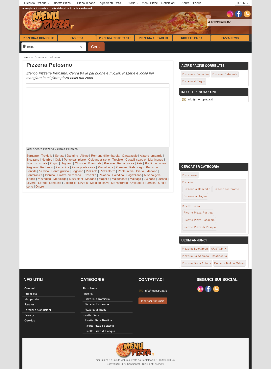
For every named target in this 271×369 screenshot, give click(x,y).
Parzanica (62, 167)
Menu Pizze (150, 3)
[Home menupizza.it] (49, 20)
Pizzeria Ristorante (115, 38)
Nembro (47, 159)
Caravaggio (129, 155)
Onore (40, 186)
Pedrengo (46, 167)
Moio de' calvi (99, 182)
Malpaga (135, 178)
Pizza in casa (86, 3)
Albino (84, 155)
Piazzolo (91, 171)
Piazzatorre (107, 171)
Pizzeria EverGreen (195, 248)
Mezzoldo (44, 178)
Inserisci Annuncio (153, 300)
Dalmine (72, 155)
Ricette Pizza (192, 38)
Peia (139, 163)
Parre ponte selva (83, 167)
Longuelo (55, 182)
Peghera (32, 167)
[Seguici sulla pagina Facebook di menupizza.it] (238, 13)
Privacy (29, 315)
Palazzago (136, 167)
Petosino (152, 167)
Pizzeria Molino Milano (229, 263)
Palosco (104, 175)
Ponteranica (34, 175)
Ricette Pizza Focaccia (199, 219)
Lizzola (83, 182)
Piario (140, 171)
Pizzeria (77, 38)
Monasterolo (119, 182)
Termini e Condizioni (37, 309)
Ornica (151, 182)
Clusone (80, 163)
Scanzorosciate (36, 163)
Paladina (118, 175)
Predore (109, 163)
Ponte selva (126, 171)
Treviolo (117, 159)
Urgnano (66, 163)
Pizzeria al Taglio (153, 38)
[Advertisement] (97, 115)
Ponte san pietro (75, 159)
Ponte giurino (60, 171)
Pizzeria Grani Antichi (196, 263)
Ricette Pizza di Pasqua (200, 227)
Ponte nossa (125, 163)
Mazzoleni (76, 178)
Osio (58, 159)
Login (241, 3)
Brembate (94, 163)
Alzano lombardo (151, 155)
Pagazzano (133, 175)
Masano (90, 178)
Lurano (162, 178)
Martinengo (155, 159)
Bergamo (32, 155)
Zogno (54, 163)
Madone (151, 171)
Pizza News (230, 38)
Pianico (50, 175)
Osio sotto (137, 182)
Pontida (31, 171)
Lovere (31, 182)
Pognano (77, 171)
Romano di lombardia (105, 155)
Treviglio (46, 155)
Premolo (121, 167)
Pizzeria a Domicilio (38, 38)
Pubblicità (30, 293)
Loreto (42, 182)
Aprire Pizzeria (191, 3)
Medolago (59, 178)
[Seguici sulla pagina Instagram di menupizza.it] (230, 13)
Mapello (104, 178)
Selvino (44, 171)
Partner (29, 304)
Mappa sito (31, 299)
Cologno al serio (99, 159)
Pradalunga (105, 167)
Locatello (70, 182)
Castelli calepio (135, 159)
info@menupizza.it (220, 22)
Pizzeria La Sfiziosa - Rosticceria (204, 256)
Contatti (29, 288)
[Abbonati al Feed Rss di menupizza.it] (247, 13)
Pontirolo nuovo (155, 163)
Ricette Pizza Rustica (198, 212)
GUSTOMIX (219, 248)
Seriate (59, 155)
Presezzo (90, 175)
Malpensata (119, 178)
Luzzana (149, 178)
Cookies (29, 320)
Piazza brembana (69, 175)
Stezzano (32, 159)
